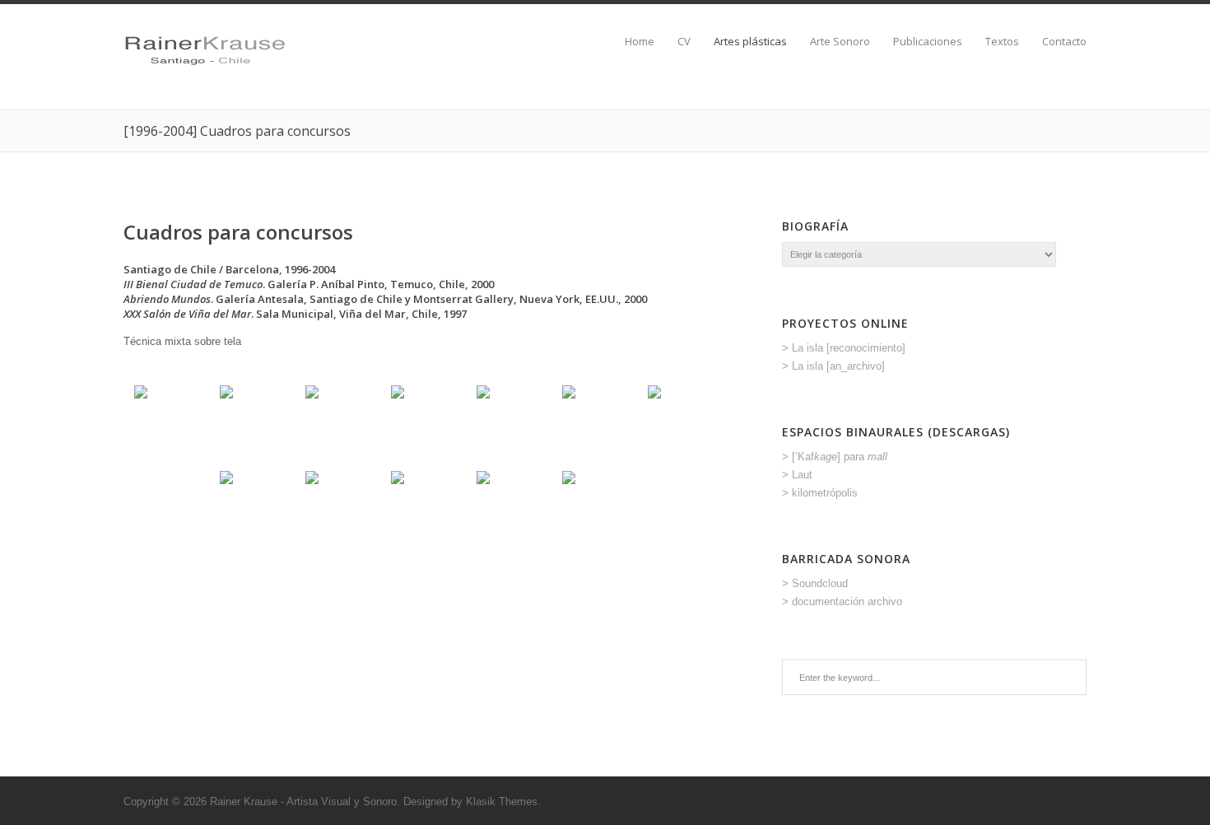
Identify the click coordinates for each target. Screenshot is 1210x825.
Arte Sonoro (840, 41)
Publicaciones (927, 41)
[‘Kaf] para (839, 456)
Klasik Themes (502, 801)
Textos (1002, 41)
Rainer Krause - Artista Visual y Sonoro (303, 801)
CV (684, 41)
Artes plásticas (750, 41)
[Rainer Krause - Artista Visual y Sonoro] (204, 68)
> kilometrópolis (820, 493)
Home (639, 41)
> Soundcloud (815, 583)
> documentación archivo (842, 601)
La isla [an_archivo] (838, 366)
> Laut (797, 474)
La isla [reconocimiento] (848, 348)
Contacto (1064, 41)
